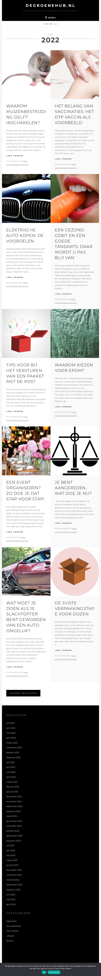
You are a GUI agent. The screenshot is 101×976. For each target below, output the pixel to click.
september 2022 (14, 885)
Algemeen (11, 921)
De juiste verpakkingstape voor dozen (74, 608)
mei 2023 (10, 855)
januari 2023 (12, 865)
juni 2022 (10, 894)
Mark (24, 161)
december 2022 (14, 870)
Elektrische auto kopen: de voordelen (25, 235)
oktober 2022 (12, 880)
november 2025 (14, 747)
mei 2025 (10, 772)
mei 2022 (10, 899)
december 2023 (14, 821)
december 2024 (14, 796)
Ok (44, 972)
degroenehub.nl (51, 5)
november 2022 (14, 875)
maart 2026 (11, 743)
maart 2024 (11, 816)
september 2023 (14, 836)
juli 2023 (10, 845)
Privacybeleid (54, 972)
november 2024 (14, 801)
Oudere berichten (23, 693)
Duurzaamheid (13, 926)
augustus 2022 (13, 889)
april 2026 (11, 738)
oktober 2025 (12, 752)
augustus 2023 (13, 841)
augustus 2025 (13, 757)
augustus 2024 (13, 811)
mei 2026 (10, 733)
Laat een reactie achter (17, 164)
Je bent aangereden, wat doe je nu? (73, 488)
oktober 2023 (12, 831)
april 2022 (11, 904)
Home (46, 24)
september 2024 (14, 806)
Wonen (10, 941)
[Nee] (98, 969)
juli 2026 (10, 723)
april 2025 (11, 777)
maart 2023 (11, 860)
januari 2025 (12, 792)
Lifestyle (10, 936)
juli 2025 (10, 762)
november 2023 (14, 826)
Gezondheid (12, 931)
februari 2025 (12, 787)
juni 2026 (10, 728)
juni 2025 (10, 767)
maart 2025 (11, 782)
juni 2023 (10, 850)
